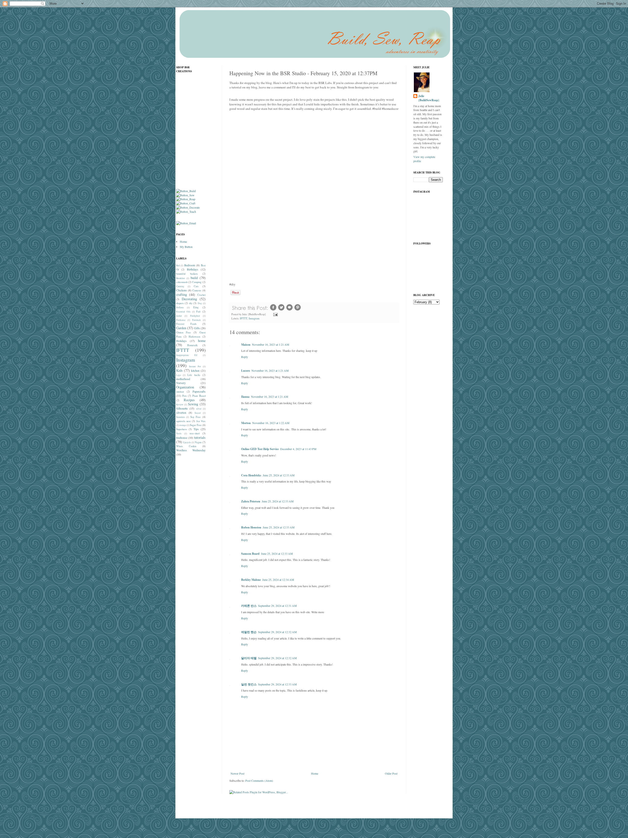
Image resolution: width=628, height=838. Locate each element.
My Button (186, 247)
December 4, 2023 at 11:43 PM (298, 449)
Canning (180, 286)
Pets (184, 396)
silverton (181, 412)
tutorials (200, 437)
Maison (245, 344)
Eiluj (195, 307)
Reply (244, 357)
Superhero (181, 429)
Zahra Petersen (250, 501)
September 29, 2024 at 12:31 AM (277, 606)
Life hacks (193, 375)
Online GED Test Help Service (260, 449)
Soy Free (195, 417)
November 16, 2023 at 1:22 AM (270, 423)
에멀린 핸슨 (249, 632)
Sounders (180, 417)
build (194, 277)
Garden (181, 328)
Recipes (189, 400)
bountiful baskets (187, 273)
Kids (179, 370)
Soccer (198, 412)
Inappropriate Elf (186, 355)
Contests (196, 290)
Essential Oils (183, 311)
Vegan (198, 442)
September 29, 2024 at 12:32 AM (277, 632)
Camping (196, 282)
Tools (179, 433)
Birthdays (192, 269)
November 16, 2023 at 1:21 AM (270, 344)
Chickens (181, 290)
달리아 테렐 (249, 658)
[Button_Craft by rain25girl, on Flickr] (185, 203)
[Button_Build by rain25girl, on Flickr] (186, 191)
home (202, 340)
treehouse (181, 438)
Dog (200, 303)
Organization (185, 387)
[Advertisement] (195, 537)
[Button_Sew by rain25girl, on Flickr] (185, 195)
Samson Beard (250, 554)
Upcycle (187, 442)
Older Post (391, 773)
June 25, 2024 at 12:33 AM (279, 475)
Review (179, 404)
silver (198, 408)
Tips (196, 429)
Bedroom (189, 265)
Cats (196, 286)
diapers (180, 303)
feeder (179, 315)
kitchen (195, 370)
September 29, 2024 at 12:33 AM (277, 684)
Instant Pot (195, 366)
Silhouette (182, 408)
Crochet (201, 295)
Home (314, 773)
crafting (181, 294)
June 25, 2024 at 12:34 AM (278, 580)
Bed (178, 265)
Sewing (193, 404)
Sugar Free (196, 425)
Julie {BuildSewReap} (428, 98)
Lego (178, 375)
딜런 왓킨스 (249, 684)
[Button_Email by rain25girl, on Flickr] (186, 223)
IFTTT (243, 318)
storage (182, 425)
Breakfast (180, 278)
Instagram (254, 318)
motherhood (183, 379)
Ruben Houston (251, 527)
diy (190, 303)
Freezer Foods (186, 324)
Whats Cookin (186, 446)
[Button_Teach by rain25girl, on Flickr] (186, 211)
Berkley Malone (251, 580)
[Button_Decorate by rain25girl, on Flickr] (188, 207)
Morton (246, 423)
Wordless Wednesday (191, 450)
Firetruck (196, 320)
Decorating (189, 299)
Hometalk (192, 345)
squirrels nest (183, 421)
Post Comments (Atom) (259, 780)
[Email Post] (275, 314)
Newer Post (237, 773)
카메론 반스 (249, 606)
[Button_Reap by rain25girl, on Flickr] (185, 199)
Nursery (181, 383)
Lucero (245, 371)
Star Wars (201, 421)
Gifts (197, 328)
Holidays (181, 341)
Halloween (194, 336)
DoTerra (179, 307)
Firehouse (180, 320)
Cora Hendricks (251, 475)
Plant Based (198, 396)
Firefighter (195, 315)
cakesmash (181, 282)
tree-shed (194, 433)
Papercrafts (199, 391)
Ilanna (245, 397)
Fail (198, 311)
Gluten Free (183, 332)
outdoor (180, 391)
